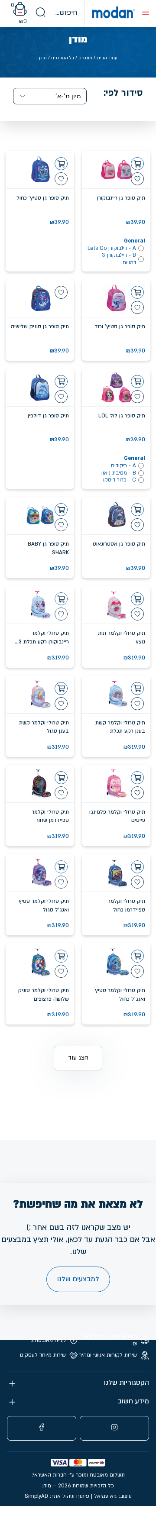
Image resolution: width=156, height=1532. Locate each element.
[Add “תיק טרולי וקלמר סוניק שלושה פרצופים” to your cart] (61, 956)
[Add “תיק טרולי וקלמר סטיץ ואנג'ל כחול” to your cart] (137, 956)
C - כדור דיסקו (119, 479)
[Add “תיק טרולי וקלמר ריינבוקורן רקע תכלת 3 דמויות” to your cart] (61, 598)
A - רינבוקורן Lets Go (112, 248)
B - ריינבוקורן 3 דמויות (119, 259)
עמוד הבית (107, 58)
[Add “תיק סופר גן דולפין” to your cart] (61, 381)
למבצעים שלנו (78, 1279)
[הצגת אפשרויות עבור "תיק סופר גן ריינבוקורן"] (137, 163)
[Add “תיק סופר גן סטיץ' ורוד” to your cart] (137, 292)
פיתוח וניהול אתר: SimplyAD (57, 1496)
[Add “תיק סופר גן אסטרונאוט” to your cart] (137, 509)
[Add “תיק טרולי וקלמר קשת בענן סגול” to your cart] (61, 688)
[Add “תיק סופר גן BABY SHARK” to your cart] (61, 509)
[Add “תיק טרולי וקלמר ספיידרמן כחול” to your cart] (137, 866)
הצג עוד (78, 1058)
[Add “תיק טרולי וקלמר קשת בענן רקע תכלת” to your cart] (137, 688)
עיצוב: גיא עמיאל (113, 1496)
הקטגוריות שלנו (126, 1382)
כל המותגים (62, 58)
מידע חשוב (133, 1401)
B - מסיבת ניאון (118, 472)
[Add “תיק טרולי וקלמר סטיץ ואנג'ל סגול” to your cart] (61, 866)
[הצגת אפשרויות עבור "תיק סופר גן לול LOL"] (137, 381)
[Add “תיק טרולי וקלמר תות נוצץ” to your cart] (137, 598)
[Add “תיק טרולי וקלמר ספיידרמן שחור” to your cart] (61, 777)
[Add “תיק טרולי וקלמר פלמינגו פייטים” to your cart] (137, 777)
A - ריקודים (123, 465)
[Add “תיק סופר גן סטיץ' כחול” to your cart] (61, 163)
